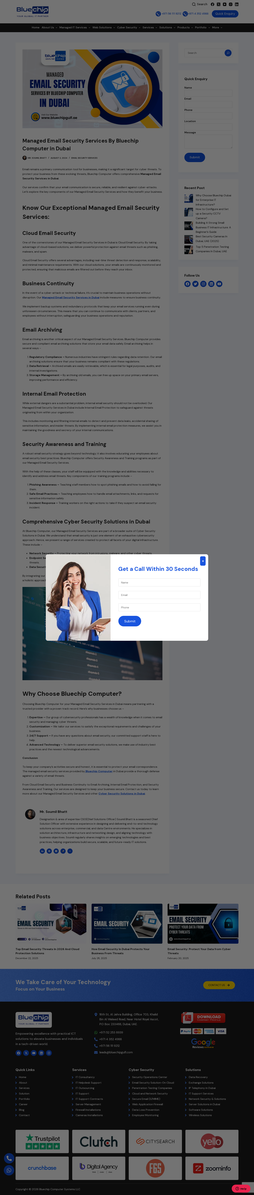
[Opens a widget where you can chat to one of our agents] (241, 1189)
